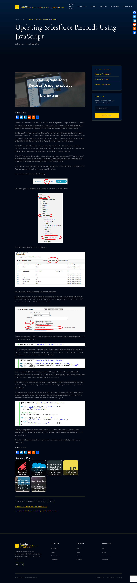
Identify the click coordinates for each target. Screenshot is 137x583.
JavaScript (114, 6)
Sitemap (119, 578)
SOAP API (50, 501)
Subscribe (106, 115)
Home (17, 19)
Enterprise (54, 560)
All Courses (54, 548)
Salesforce (127, 6)
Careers (79, 556)
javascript (30, 501)
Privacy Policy (100, 578)
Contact (79, 560)
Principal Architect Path (102, 85)
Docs (104, 552)
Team (78, 552)
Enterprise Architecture (102, 74)
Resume (93, 6)
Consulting (82, 6)
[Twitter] (135, 17)
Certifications (55, 556)
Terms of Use (110, 578)
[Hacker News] (135, 29)
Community (106, 556)
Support (105, 560)
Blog (103, 548)
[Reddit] (135, 25)
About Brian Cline (71, 6)
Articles (103, 6)
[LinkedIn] (135, 21)
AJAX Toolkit (19, 501)
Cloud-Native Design (102, 79)
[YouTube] (17, 564)
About (79, 548)
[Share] (135, 33)
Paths (52, 552)
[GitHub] (22, 564)
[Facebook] (135, 12)
